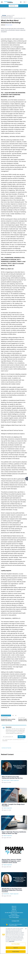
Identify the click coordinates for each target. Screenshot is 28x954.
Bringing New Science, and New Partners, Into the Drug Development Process (8, 720)
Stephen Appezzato (14, 780)
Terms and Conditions (14, 915)
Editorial (14, 909)
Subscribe (21, 736)
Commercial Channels (6, 747)
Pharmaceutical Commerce (7, 16)
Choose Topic (12, 5)
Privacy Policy (14, 914)
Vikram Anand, (6, 780)
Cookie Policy (11, 941)
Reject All (16, 947)
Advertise (14, 908)
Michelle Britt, (6, 893)
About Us (14, 906)
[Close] (25, 928)
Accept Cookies (15, 951)
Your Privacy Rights (14, 917)
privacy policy (4, 740)
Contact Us (14, 911)
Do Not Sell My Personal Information (14, 912)
